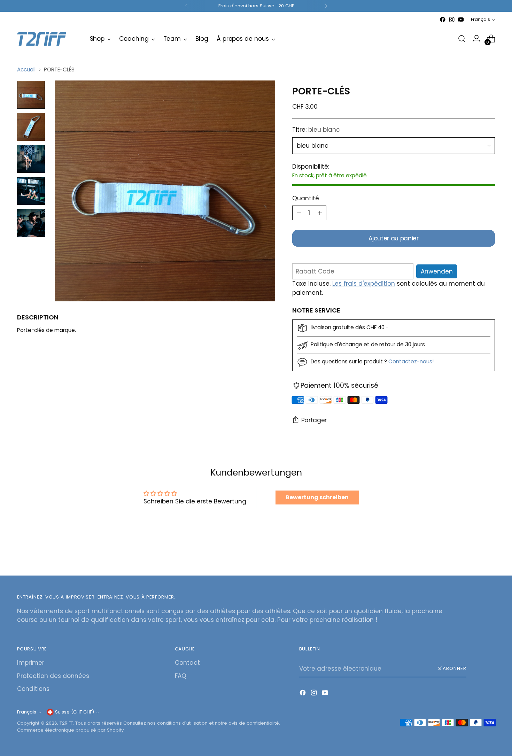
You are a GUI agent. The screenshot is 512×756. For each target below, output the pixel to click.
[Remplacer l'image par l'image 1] (31, 95)
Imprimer (30, 662)
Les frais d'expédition (363, 283)
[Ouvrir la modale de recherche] (462, 39)
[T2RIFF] (48, 39)
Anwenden (437, 271)
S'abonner (452, 668)
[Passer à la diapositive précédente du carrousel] (473, 552)
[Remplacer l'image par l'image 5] (31, 223)
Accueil (26, 69)
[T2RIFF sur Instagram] (452, 19)
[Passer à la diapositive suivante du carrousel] (489, 551)
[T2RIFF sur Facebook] (443, 19)
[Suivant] (326, 6)
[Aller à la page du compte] (476, 39)
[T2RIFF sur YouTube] (461, 19)
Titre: (316, 129)
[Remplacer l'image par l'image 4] (31, 191)
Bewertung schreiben (317, 497)
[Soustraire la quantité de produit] (299, 213)
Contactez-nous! (411, 361)
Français (480, 19)
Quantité (305, 198)
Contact (187, 662)
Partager (314, 420)
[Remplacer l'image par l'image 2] (31, 127)
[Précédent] (186, 6)
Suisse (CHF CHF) (74, 712)
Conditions (33, 689)
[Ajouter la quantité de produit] (319, 213)
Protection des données (53, 676)
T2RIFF (66, 723)
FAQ (180, 676)
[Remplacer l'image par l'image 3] (31, 159)
